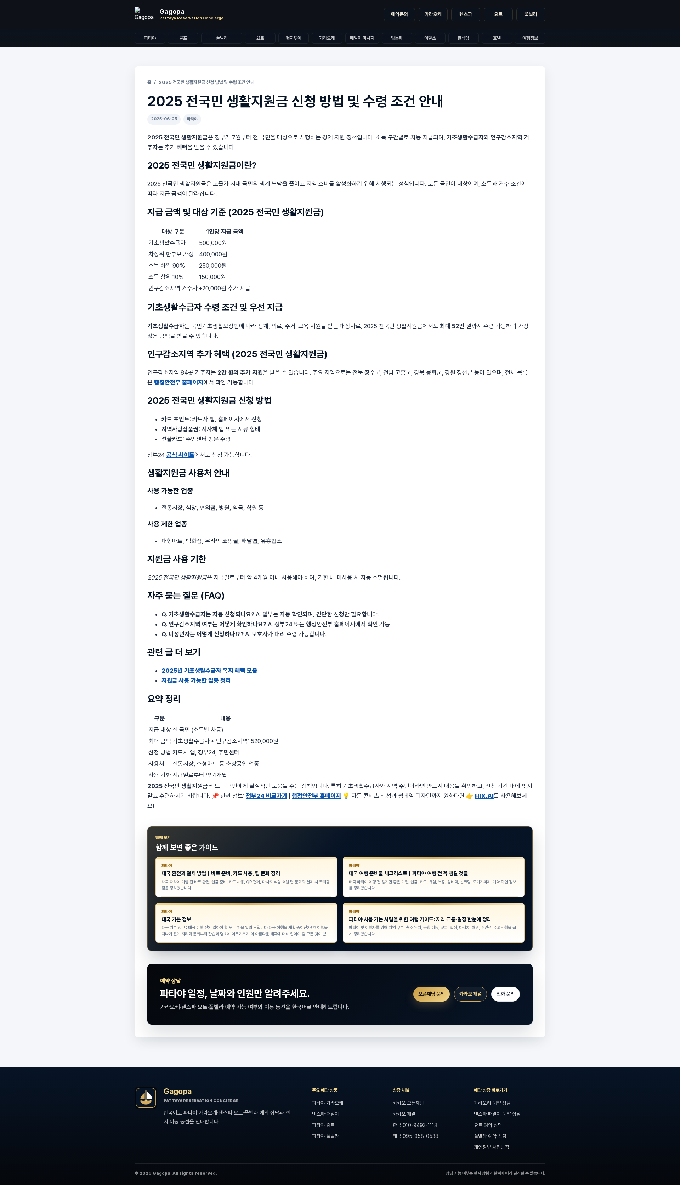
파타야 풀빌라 (325, 1136)
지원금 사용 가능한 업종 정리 (196, 680)
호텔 (497, 38)
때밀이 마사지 (362, 38)
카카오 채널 (470, 994)
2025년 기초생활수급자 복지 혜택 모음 (209, 670)
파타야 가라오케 (327, 1103)
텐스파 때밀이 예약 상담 (497, 1114)
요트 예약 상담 (488, 1125)
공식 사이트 (180, 454)
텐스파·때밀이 (325, 1114)
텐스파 (465, 14)
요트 (498, 14)
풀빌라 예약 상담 (490, 1136)
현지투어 (293, 38)
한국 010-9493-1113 (415, 1125)
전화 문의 (506, 994)
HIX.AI (484, 795)
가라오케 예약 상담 (492, 1103)
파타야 (150, 38)
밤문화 (397, 38)
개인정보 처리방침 (491, 1147)
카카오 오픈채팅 (408, 1103)
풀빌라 (531, 14)
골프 (183, 38)
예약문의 (399, 14)
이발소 (430, 38)
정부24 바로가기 (266, 795)
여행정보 (530, 38)
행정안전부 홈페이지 (178, 382)
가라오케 (433, 14)
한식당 (463, 38)
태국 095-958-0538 (415, 1136)
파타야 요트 (323, 1125)
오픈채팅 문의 (431, 994)
